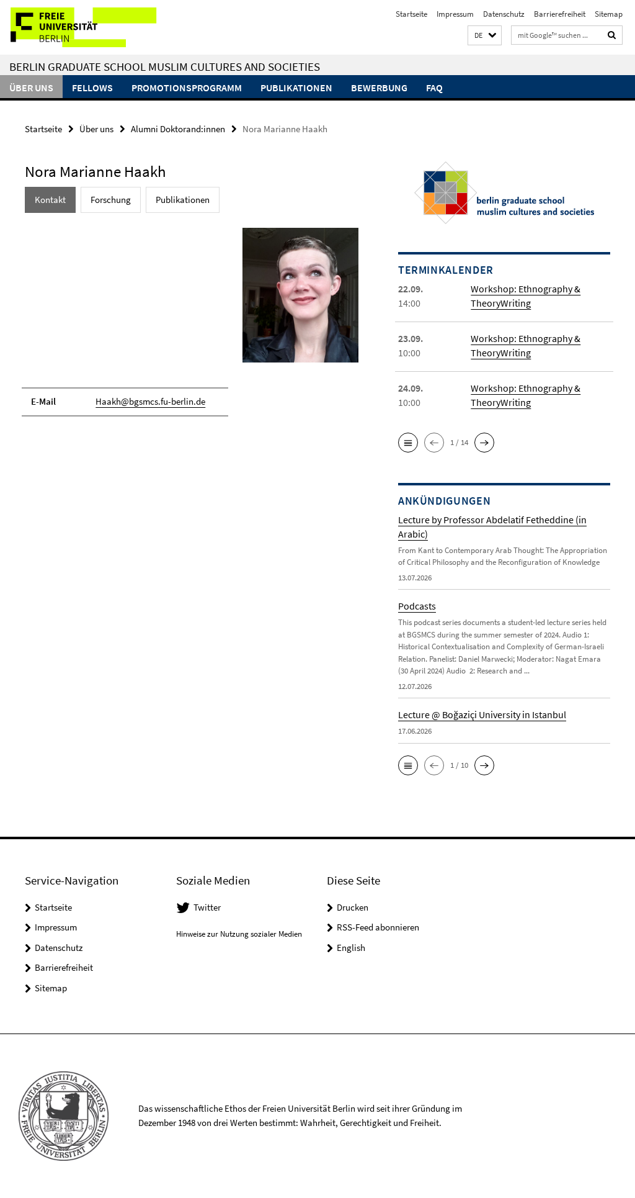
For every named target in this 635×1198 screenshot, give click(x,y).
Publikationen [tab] (183, 199)
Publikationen (296, 87)
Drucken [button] (352, 907)
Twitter (207, 907)
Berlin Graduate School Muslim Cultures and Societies (164, 66)
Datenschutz (504, 14)
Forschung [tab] (111, 199)
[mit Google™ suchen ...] (612, 35)
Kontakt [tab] (50, 199)
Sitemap (609, 14)
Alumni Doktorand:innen (178, 129)
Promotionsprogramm (186, 87)
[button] (485, 35)
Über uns (31, 87)
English (351, 947)
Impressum (455, 14)
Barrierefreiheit (559, 14)
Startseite (411, 14)
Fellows (92, 87)
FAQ (434, 87)
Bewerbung (379, 87)
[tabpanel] (191, 327)
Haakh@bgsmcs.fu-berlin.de (150, 401)
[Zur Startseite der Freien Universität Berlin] (82, 27)
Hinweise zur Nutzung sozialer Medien (239, 934)
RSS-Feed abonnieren (378, 927)
